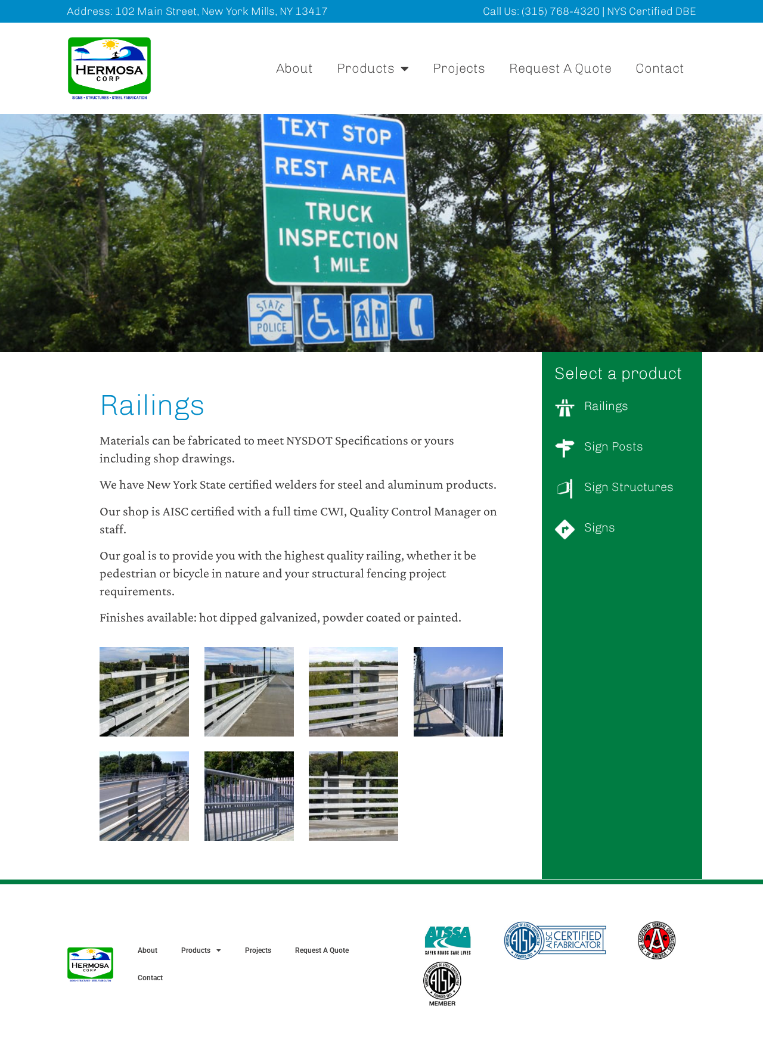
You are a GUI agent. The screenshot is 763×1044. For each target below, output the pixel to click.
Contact (659, 68)
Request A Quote (560, 68)
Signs (599, 527)
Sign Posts (613, 446)
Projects (459, 68)
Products (366, 68)
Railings (606, 406)
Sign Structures (629, 487)
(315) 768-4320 (561, 11)
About (294, 68)
